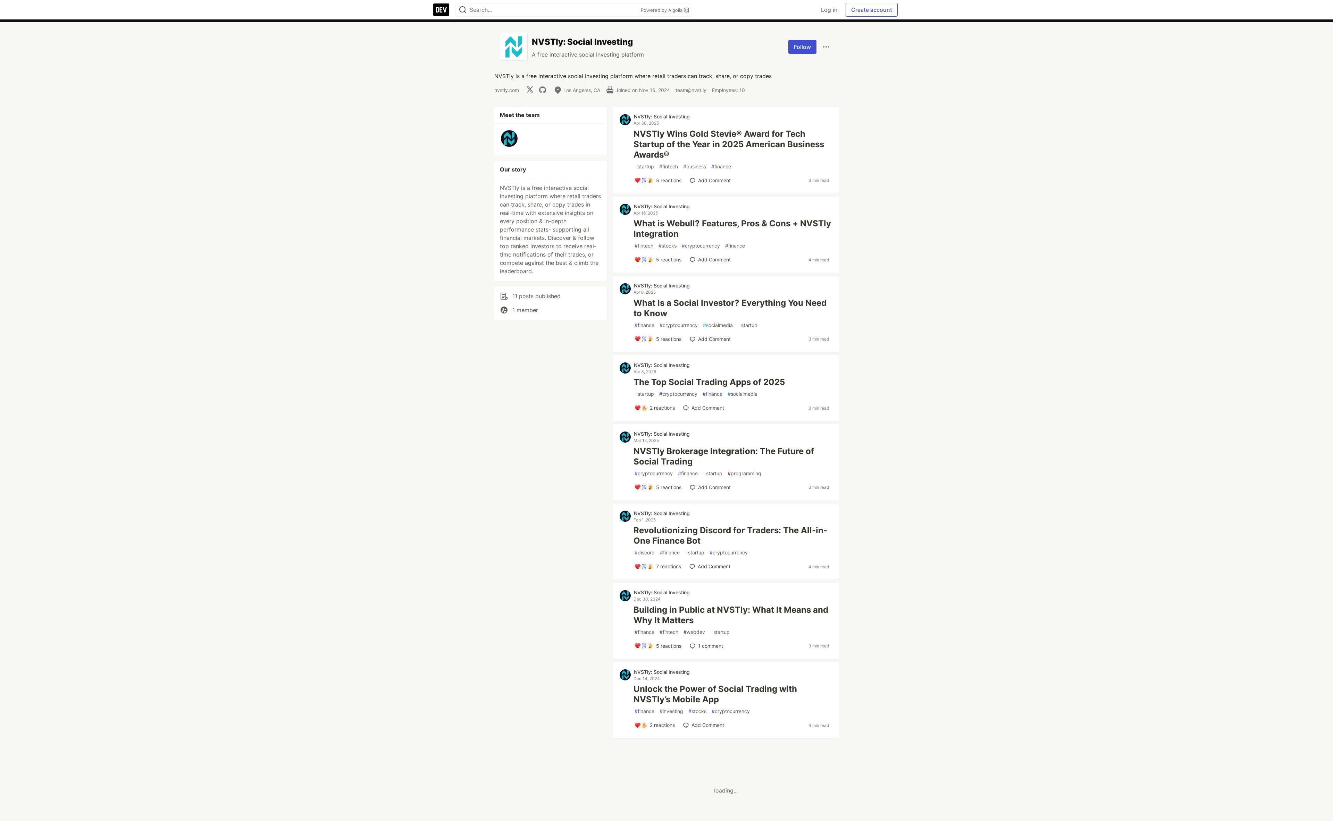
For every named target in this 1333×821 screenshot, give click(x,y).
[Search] (463, 9)
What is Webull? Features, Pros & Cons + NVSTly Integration (732, 228)
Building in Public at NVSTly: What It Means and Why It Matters (731, 615)
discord (645, 552)
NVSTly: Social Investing (662, 116)
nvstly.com (506, 90)
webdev (694, 632)
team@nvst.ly (691, 90)
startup (644, 166)
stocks (668, 246)
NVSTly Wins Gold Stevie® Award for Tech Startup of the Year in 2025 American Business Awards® (729, 144)
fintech (668, 166)
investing (671, 711)
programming (744, 473)
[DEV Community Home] (441, 10)
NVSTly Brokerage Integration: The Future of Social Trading (724, 456)
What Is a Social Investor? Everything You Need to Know (730, 308)
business (694, 166)
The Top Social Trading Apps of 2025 (709, 382)
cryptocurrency (701, 246)
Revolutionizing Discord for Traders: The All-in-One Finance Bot (730, 535)
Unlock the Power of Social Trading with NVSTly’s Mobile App (715, 694)
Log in (829, 9)
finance (721, 166)
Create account (871, 9)
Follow (802, 46)
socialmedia (718, 325)
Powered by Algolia (662, 10)
